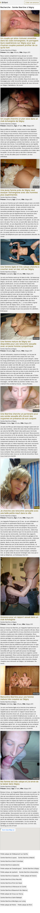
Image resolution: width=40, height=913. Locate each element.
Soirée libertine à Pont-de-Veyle (11, 883)
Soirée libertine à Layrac (9, 857)
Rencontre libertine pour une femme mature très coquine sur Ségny (17, 698)
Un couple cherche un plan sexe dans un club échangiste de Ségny (19, 120)
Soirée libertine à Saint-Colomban (12, 861)
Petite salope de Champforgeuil (11, 868)
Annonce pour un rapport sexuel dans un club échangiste (19, 618)
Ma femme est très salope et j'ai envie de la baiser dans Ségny (19, 782)
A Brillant (4, 2)
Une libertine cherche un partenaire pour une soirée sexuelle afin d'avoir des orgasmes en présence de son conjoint (19, 416)
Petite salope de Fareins (29, 876)
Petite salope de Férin (25, 905)
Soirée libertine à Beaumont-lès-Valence (14, 890)
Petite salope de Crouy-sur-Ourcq (12, 894)
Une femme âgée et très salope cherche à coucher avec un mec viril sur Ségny (19, 268)
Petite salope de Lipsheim (9, 872)
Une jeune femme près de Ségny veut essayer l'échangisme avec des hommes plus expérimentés (19, 192)
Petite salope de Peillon (8, 905)
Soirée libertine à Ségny (31, 868)
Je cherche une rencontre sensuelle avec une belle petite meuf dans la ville (19, 512)
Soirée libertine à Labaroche (10, 865)
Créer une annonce (32, 2)
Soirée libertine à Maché (26, 857)
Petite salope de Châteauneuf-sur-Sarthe (14, 854)
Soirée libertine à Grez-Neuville (11, 879)
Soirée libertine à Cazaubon (10, 876)
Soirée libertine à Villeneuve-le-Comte (13, 887)
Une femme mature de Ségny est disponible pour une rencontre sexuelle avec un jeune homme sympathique (18, 343)
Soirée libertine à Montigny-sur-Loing (13, 901)
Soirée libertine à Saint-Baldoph (11, 897)
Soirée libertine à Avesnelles (28, 872)
